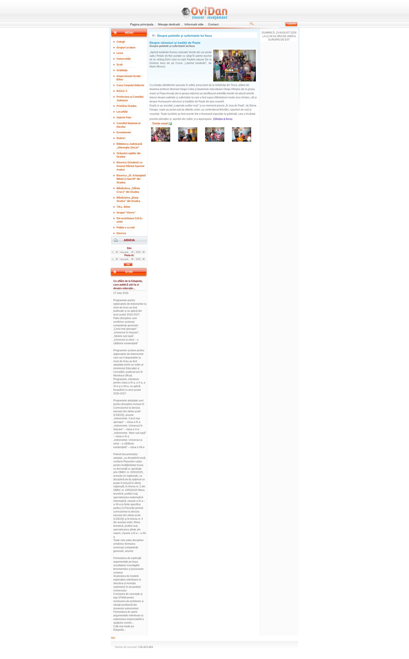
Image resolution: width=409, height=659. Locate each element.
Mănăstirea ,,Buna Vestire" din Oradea (128, 199)
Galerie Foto (124, 117)
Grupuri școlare (126, 47)
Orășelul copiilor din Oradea (129, 155)
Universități (124, 58)
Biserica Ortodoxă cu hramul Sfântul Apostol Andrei (130, 166)
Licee (120, 53)
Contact (213, 24)
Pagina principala (141, 24)
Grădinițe (122, 70)
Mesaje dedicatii (169, 24)
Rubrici (121, 138)
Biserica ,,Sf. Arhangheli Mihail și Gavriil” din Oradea (131, 179)
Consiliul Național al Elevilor (128, 125)
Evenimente (124, 132)
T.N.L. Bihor (123, 206)
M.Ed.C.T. (122, 91)
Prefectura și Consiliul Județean (130, 98)
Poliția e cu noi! (126, 227)
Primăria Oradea (127, 106)
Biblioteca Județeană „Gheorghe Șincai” (129, 145)
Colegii (121, 41)
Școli (119, 64)
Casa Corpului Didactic (130, 85)
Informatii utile (193, 24)
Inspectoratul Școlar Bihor (129, 78)
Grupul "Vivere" (126, 212)
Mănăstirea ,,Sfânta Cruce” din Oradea (128, 190)
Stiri (113, 637)
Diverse (121, 233)
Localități (122, 111)
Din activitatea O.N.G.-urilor (130, 220)
